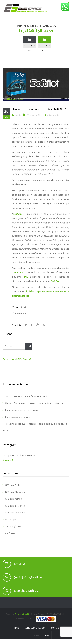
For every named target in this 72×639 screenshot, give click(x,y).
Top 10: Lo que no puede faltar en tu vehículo (28, 396)
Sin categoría (11, 519)
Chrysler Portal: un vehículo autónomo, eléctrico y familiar (34, 403)
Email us (19, 564)
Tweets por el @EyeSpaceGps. (18, 359)
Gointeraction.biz (22, 614)
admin (18, 115)
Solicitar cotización (35, 628)
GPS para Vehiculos (15, 512)
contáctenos (58, 628)
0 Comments (53, 115)
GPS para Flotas (13, 485)
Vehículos (10, 533)
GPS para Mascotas (15, 492)
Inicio (17, 628)
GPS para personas (15, 505)
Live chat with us (26, 591)
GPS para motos (13, 498)
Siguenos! (8, 460)
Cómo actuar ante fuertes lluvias (21, 410)
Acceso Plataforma (39, 635)
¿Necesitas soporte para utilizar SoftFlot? (39, 109)
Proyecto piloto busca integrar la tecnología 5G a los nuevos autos (35, 427)
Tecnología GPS (34, 115)
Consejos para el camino (17, 417)
